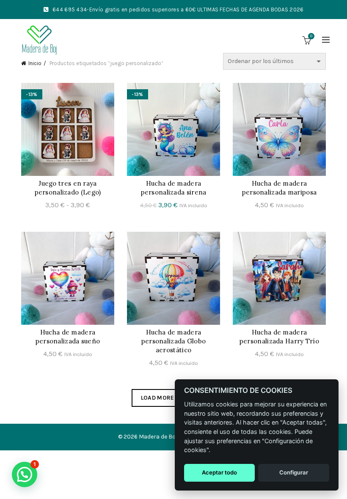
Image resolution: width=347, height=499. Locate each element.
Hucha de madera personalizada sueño (68, 336)
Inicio (34, 63)
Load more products (173, 397)
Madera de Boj (158, 436)
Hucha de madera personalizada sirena (174, 187)
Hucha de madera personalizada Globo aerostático (173, 341)
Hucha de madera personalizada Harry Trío (279, 336)
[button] (24, 474)
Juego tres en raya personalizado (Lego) (68, 187)
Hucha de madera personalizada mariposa (279, 187)
